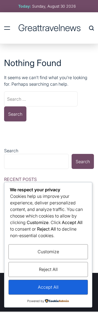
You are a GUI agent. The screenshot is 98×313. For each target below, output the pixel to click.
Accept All (48, 287)
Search (11, 150)
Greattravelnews (49, 27)
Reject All (48, 269)
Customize (48, 251)
